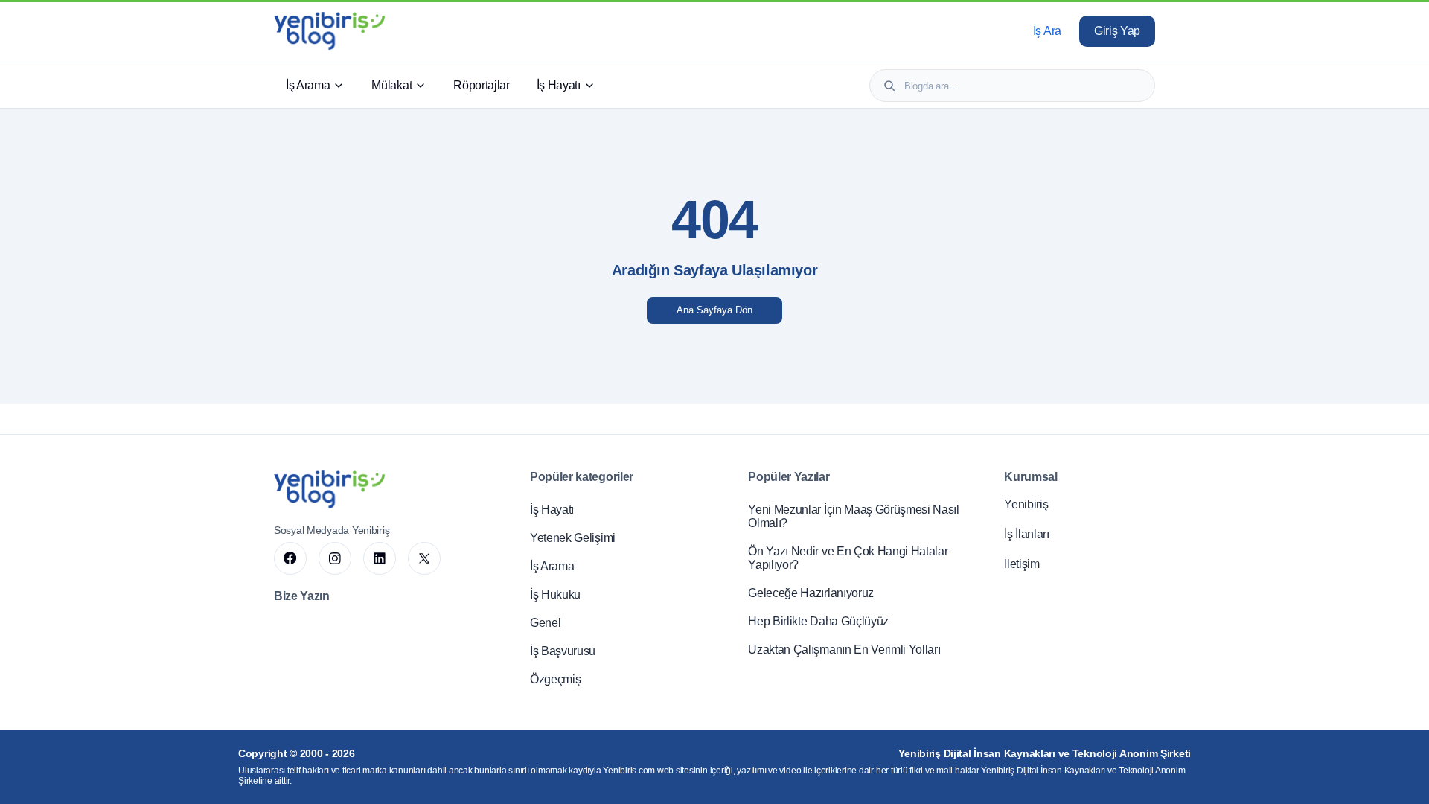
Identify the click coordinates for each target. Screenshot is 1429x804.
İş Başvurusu (562, 651)
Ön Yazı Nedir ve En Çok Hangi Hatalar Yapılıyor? (847, 558)
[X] (424, 558)
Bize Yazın (302, 596)
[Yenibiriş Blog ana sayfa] (329, 31)
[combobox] (1022, 86)
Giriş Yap (1117, 31)
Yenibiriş (1026, 504)
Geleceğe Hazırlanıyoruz (811, 593)
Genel (545, 622)
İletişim (1021, 564)
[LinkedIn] (379, 558)
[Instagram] (335, 558)
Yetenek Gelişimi (573, 538)
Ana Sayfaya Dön (714, 310)
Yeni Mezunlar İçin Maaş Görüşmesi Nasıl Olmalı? (853, 516)
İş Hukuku (555, 594)
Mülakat (391, 85)
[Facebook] (290, 558)
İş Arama (308, 85)
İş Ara (1047, 31)
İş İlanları (1026, 534)
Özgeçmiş (555, 679)
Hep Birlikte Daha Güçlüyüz (818, 621)
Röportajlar (481, 85)
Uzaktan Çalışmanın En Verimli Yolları (844, 649)
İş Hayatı (559, 85)
